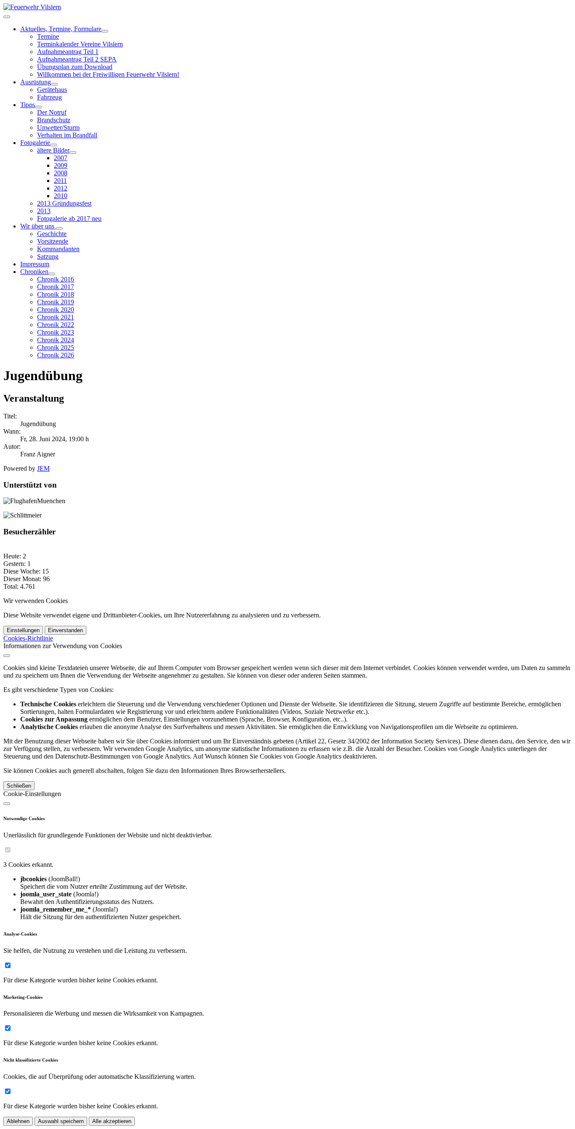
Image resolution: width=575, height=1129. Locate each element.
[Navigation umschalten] (6, 17)
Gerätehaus (52, 89)
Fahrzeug (49, 97)
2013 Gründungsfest (64, 203)
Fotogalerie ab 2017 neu (69, 218)
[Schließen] (6, 655)
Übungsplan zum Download (74, 66)
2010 (60, 195)
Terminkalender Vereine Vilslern (80, 44)
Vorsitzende (52, 241)
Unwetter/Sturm (58, 127)
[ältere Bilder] (72, 152)
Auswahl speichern (61, 1121)
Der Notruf (52, 112)
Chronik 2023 (55, 332)
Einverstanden (65, 630)
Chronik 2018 (55, 294)
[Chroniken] (51, 274)
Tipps (27, 104)
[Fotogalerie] (53, 145)
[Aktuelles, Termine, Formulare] (104, 31)
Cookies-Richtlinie (28, 638)
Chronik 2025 (55, 347)
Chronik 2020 (55, 309)
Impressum (34, 264)
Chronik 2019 (55, 302)
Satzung (48, 256)
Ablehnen (18, 1121)
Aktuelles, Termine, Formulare (60, 28)
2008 (60, 173)
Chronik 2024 (55, 339)
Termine (48, 36)
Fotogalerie (35, 142)
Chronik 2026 (55, 355)
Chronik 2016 (55, 279)
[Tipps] (38, 107)
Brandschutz (53, 119)
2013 (44, 211)
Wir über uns (38, 226)
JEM (43, 468)
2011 (60, 180)
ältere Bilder (53, 150)
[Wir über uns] (59, 228)
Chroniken (34, 271)
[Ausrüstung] (54, 84)
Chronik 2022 (55, 324)
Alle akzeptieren (111, 1121)
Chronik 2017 (55, 286)
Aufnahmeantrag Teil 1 (67, 51)
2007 (60, 157)
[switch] (8, 850)
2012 (60, 188)
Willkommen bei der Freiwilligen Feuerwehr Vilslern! (108, 74)
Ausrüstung (35, 82)
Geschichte (52, 233)
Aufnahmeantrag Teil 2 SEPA (77, 59)
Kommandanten (58, 248)
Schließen (19, 786)
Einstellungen (23, 630)
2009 (60, 165)
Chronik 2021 (55, 317)
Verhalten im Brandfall (67, 135)
